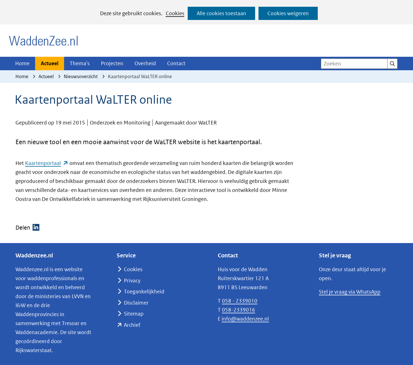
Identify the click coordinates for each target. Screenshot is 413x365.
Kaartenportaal (46, 163)
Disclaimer (136, 303)
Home (22, 63)
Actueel (49, 63)
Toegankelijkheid (144, 291)
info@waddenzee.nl (245, 319)
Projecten (112, 63)
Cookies (175, 13)
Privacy (132, 280)
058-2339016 (238, 310)
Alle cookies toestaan (221, 13)
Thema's (80, 63)
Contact (176, 63)
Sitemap (134, 313)
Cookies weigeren (288, 13)
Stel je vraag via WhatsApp (349, 292)
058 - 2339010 (239, 301)
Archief (132, 325)
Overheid (145, 63)
